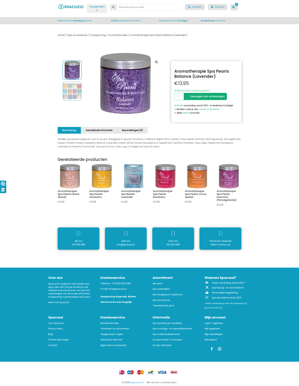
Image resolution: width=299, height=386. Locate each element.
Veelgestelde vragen (111, 334)
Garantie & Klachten (111, 339)
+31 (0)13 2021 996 (121, 283)
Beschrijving (69, 130)
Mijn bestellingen (214, 334)
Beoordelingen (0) (132, 130)
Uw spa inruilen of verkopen (167, 339)
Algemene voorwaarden (113, 345)
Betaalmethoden (109, 323)
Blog (50, 334)
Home (61, 35)
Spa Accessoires (77, 35)
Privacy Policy (55, 328)
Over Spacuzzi (56, 323)
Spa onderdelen (161, 289)
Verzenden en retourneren (114, 328)
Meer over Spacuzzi (58, 302)
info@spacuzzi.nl (126, 244)
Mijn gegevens (212, 328)
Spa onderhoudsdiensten (166, 334)
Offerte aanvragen (58, 339)
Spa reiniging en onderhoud (168, 294)
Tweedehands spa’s (163, 305)
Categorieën (97, 6)
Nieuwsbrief (211, 339)
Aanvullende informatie (99, 130)
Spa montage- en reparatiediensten (172, 328)
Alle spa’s (157, 283)
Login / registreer (214, 323)
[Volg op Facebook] (211, 349)
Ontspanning (98, 35)
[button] (156, 62)
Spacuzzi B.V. (137, 382)
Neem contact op (220, 244)
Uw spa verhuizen (162, 345)
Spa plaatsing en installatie (167, 323)
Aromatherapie (117, 35)
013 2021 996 (78, 244)
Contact (52, 345)
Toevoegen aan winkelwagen (207, 96)
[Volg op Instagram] (219, 349)
